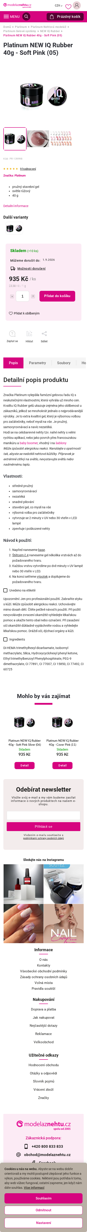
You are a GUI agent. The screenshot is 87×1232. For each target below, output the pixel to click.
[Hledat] (26, 16)
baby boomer (29, 443)
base (41, 550)
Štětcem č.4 (20, 555)
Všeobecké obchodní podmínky (43, 971)
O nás (43, 960)
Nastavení (43, 1223)
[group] (25, 742)
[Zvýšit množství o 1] (33, 296)
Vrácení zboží (43, 1090)
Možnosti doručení (31, 268)
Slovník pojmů (43, 1081)
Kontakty (43, 965)
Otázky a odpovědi (43, 1073)
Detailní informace (15, 206)
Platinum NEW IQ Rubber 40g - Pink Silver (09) (62, 743)
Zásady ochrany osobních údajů (43, 977)
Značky (43, 1098)
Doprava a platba (43, 1009)
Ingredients (17, 639)
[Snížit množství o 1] (12, 296)
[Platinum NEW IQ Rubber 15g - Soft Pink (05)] (14, 228)
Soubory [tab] (63, 363)
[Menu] (6, 16)
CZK (57, 5)
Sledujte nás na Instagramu (43, 860)
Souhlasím (44, 1198)
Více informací (34, 1187)
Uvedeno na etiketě (22, 590)
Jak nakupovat (43, 1018)
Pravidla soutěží (43, 989)
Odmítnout (43, 1210)
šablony (61, 443)
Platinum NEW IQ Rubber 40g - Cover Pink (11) (24, 743)
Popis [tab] (13, 363)
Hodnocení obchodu (44, 1065)
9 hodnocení (28, 169)
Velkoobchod (44, 1042)
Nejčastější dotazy (43, 1026)
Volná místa (44, 983)
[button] (24, 761)
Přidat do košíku (57, 296)
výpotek (42, 576)
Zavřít (66, 349)
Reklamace (43, 1034)
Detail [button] (25, 765)
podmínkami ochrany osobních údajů (43, 838)
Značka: (14, 175)
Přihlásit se (43, 826)
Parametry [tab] (37, 363)
